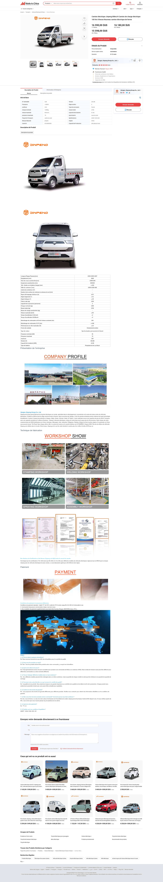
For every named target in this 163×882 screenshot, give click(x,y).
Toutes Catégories (27, 9)
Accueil (22, 12)
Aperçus (115, 867)
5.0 (121, 92)
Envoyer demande (104, 39)
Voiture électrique (86, 836)
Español (47, 869)
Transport (28, 12)
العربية (91, 869)
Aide (124, 9)
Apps (131, 9)
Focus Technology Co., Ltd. (81, 872)
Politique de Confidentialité (80, 867)
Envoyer (34, 749)
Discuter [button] (131, 39)
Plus (21, 861)
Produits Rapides (107, 867)
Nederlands (85, 869)
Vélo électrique (105, 858)
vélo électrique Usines (91, 858)
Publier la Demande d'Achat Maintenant (71, 748)
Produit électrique (26, 858)
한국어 (95, 869)
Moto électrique (55, 839)
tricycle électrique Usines (76, 858)
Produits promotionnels (88, 839)
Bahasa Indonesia (129, 869)
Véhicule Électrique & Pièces (38, 12)
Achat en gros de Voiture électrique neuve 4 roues (125, 858)
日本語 (100, 869)
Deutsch (79, 869)
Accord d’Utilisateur (67, 867)
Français (60, 869)
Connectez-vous (97, 82)
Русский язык (67, 869)
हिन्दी (105, 869)
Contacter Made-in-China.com (95, 867)
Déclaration (58, 867)
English (42, 869)
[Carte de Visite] (140, 97)
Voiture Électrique (51, 12)
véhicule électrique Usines (59, 858)
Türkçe (115, 869)
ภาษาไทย (109, 869)
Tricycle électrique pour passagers (60, 836)
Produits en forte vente (26, 836)
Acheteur (115, 9)
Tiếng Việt (120, 869)
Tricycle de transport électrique (28, 839)
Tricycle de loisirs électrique (119, 836)
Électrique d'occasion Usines (42, 858)
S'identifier (140, 4)
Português (53, 869)
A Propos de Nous (50, 867)
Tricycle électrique (25, 842)
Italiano (73, 869)
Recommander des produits (119, 839)
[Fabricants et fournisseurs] (29, 3)
